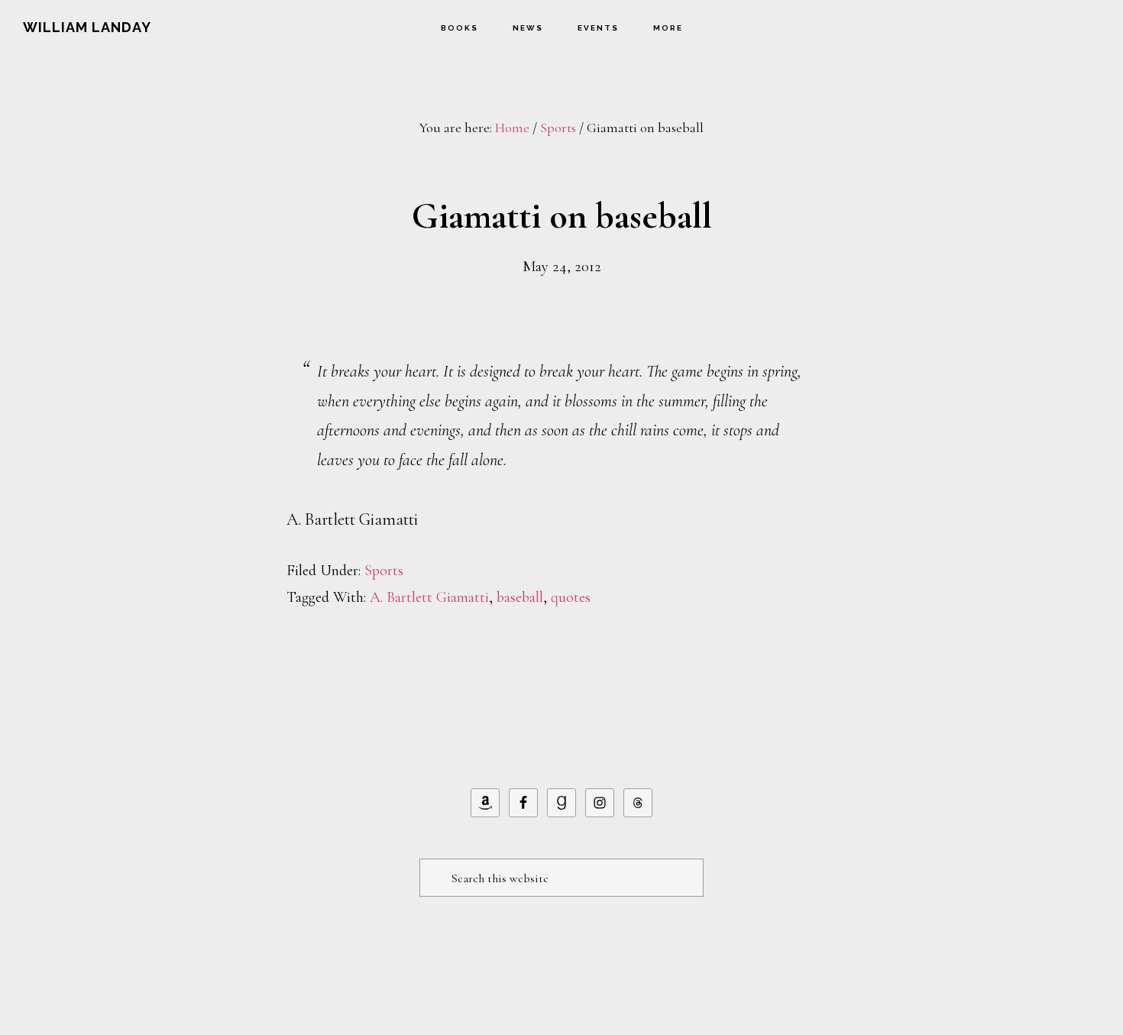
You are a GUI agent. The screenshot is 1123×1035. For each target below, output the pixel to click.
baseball (520, 597)
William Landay (87, 27)
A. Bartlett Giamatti (429, 597)
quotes (571, 597)
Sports (383, 570)
